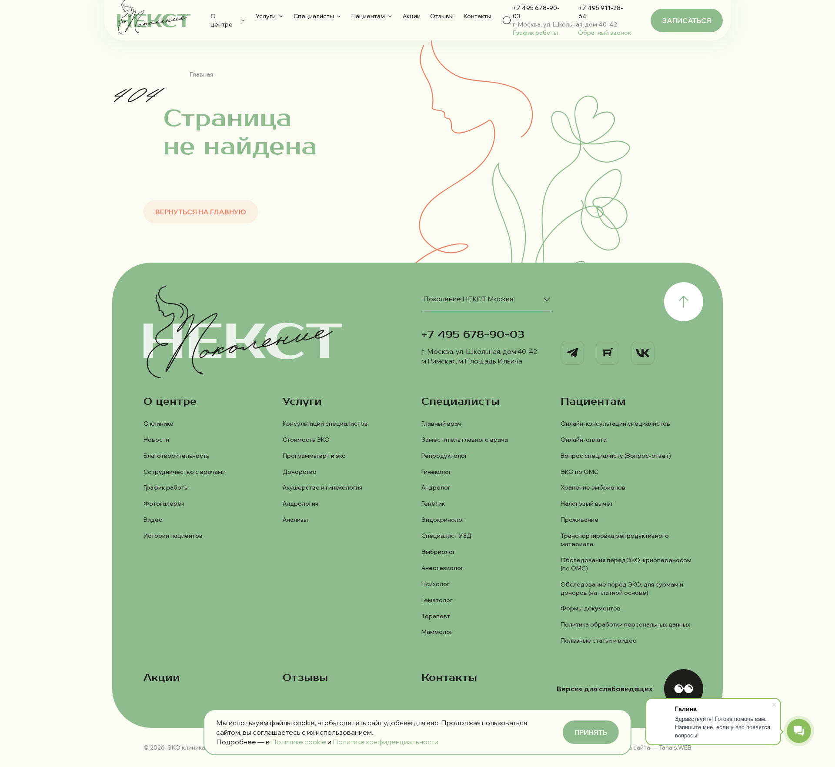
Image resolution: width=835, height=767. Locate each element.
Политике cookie (298, 741)
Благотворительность (176, 455)
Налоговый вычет (587, 503)
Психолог (435, 583)
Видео (153, 519)
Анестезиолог (442, 567)
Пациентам (368, 16)
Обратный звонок (604, 32)
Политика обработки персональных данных (625, 624)
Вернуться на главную (200, 211)
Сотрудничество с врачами (185, 471)
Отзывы (442, 16)
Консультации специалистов (325, 423)
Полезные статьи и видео (599, 640)
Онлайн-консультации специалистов (615, 423)
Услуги (266, 16)
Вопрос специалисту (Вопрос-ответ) (616, 455)
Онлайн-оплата (584, 439)
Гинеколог (436, 471)
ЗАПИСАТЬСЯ (686, 20)
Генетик (433, 503)
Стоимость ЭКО (306, 439)
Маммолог (437, 631)
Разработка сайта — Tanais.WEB (644, 747)
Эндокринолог (443, 519)
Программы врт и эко (314, 455)
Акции (412, 16)
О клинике (159, 423)
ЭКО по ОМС (579, 471)
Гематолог (437, 600)
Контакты (477, 16)
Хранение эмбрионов (593, 487)
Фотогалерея (164, 503)
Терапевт (435, 616)
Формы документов (591, 608)
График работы (535, 32)
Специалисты (314, 16)
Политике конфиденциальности (385, 741)
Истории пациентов (173, 535)
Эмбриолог (438, 551)
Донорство (300, 471)
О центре (221, 20)
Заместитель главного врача (464, 439)
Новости (156, 439)
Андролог (436, 487)
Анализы (295, 519)
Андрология (300, 503)
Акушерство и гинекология (322, 487)
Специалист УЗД (446, 535)
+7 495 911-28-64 (600, 12)
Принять (590, 732)
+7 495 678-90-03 (536, 12)
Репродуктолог (444, 455)
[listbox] (487, 298)
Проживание (579, 519)
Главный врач (441, 423)
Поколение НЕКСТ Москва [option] (468, 298)
